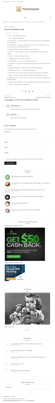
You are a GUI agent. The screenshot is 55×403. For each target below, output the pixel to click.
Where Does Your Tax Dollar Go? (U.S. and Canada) (25, 210)
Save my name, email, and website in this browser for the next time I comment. (24, 159)
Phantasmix (15, 32)
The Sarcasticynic (14, 105)
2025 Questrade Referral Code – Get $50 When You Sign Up (28, 357)
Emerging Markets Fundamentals (43, 97)
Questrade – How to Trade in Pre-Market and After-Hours (27, 196)
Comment (7, 131)
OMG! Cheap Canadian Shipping (20, 370)
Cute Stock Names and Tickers (19, 203)
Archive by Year (6, 1)
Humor (5, 26)
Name (6, 142)
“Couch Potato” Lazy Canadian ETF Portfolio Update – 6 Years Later (30, 183)
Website (6, 152)
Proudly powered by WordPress (11, 400)
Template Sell (31, 400)
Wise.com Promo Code (17, 364)
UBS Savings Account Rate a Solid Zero (22, 176)
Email (6, 147)
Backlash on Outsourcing (10, 97)
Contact (14, 1)
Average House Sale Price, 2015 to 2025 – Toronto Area (26, 344)
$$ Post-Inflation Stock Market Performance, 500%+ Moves (28, 190)
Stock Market (11, 26)
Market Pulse (20, 1)
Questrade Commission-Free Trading (21, 350)
